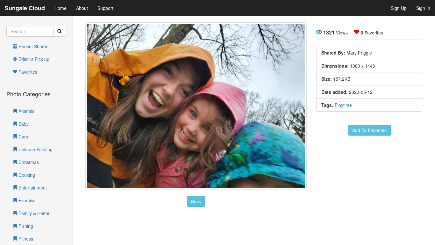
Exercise (26, 200)
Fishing (25, 226)
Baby (23, 124)
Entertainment (32, 187)
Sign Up (399, 8)
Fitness (25, 238)
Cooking (26, 175)
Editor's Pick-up (33, 59)
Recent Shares (32, 46)
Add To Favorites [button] (369, 130)
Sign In (423, 8)
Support (105, 8)
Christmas (28, 162)
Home (60, 8)
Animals (25, 111)
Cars (22, 136)
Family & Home (33, 213)
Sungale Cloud (25, 8)
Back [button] (196, 201)
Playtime (343, 105)
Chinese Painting (35, 149)
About (82, 8)
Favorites (27, 72)
